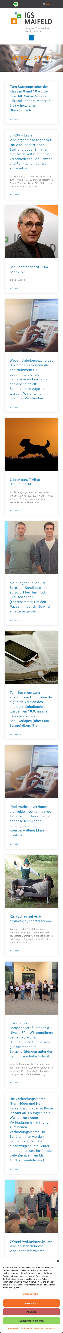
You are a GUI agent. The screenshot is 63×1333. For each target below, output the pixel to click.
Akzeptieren (31, 1303)
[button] (58, 1261)
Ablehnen (31, 1312)
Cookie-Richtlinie (15, 1328)
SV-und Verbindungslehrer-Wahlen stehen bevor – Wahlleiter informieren (31, 1246)
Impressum (50, 1328)
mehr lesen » (15, 119)
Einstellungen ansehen (31, 1320)
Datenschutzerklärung (33, 1328)
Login (48, 4)
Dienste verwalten (30, 1294)
